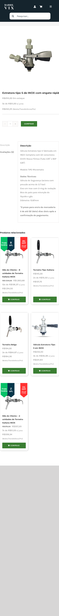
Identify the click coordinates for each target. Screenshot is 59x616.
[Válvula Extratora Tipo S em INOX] (45, 326)
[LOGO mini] (9, 5)
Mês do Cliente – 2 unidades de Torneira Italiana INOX (12, 419)
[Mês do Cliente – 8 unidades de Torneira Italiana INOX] (14, 251)
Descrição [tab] (5, 145)
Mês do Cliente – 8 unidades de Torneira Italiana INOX (12, 273)
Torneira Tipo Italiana (43, 270)
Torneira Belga (9, 345)
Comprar (29, 124)
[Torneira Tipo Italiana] (45, 251)
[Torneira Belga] (14, 326)
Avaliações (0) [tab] (7, 152)
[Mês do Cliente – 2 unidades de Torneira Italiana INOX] (14, 397)
